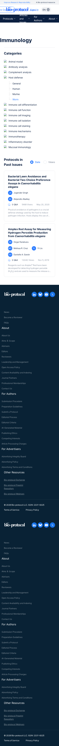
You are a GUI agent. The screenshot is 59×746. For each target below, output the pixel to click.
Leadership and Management (15, 362)
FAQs (6, 322)
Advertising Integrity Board (14, 456)
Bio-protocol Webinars (14, 494)
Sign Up (34, 9)
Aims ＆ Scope (8, 341)
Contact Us (7, 388)
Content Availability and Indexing (17, 372)
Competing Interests (11, 438)
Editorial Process (9, 417)
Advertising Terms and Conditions (17, 467)
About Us (6, 335)
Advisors (6, 346)
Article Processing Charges (14, 443)
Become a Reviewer (13, 317)
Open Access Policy (11, 367)
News (6, 312)
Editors (5, 351)
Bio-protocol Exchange (14, 480)
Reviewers (6, 356)
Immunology (16, 40)
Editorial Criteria (9, 422)
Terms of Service (11, 510)
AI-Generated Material (12, 428)
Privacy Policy (32, 510)
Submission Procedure (12, 401)
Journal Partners (9, 378)
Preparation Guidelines (12, 406)
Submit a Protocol (10, 412)
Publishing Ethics (9, 433)
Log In (22, 9)
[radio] (35, 162)
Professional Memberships (14, 383)
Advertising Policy (10, 462)
